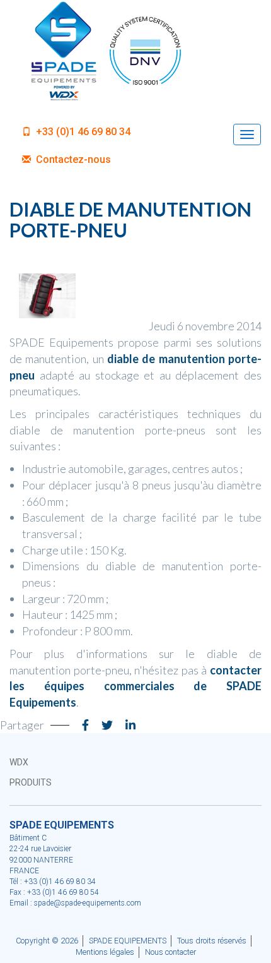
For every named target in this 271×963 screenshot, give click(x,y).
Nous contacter (170, 952)
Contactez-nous (72, 159)
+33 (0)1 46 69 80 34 (81, 132)
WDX (18, 762)
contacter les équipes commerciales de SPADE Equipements (135, 686)
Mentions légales (105, 952)
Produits (30, 782)
